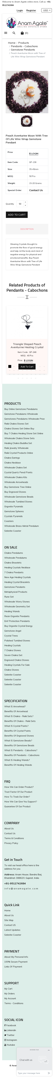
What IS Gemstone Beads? (18, 740)
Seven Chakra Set (13, 655)
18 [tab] (44, 370)
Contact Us (36, 190)
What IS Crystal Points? (16, 726)
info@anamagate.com (21, 888)
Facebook (11, 1025)
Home (11, 42)
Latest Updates (12, 930)
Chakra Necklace (12, 462)
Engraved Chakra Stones (16, 660)
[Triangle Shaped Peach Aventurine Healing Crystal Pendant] (27, 322)
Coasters (9, 521)
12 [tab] (18, 370)
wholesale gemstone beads (18, 496)
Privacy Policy (11, 843)
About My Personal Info (16, 957)
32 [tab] (35, 378)
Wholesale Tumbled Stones (18, 501)
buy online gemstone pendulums (21, 409)
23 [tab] (27, 374)
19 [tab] (9, 374)
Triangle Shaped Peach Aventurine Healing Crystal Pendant (27, 346)
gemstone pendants (14, 587)
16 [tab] (35, 370)
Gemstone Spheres (14, 511)
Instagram (11, 1040)
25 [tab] (35, 374)
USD (46, 10)
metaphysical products (15, 592)
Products (23, 42)
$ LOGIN (33, 153)
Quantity (10, 204)
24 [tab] (31, 374)
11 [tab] (14, 370)
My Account (10, 998)
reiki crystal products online (18, 453)
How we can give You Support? (20, 801)
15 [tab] (31, 370)
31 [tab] (31, 378)
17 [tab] (40, 370)
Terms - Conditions (13, 1003)
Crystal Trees (11, 635)
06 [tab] (31, 366)
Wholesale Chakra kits (15, 477)
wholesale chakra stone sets (19, 438)
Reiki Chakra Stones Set (16, 423)
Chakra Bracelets (12, 562)
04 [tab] (22, 366)
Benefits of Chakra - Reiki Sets (20, 721)
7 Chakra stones (12, 650)
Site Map (8, 920)
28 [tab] (18, 378)
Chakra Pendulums (13, 553)
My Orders (9, 993)
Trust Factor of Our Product (18, 791)
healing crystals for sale (17, 665)
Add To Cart (17, 214)
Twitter (10, 1035)
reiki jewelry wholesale (16, 448)
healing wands (12, 611)
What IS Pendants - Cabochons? (20, 750)
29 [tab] (22, 378)
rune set (9, 596)
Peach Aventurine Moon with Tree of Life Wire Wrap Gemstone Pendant (27, 139)
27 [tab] (44, 374)
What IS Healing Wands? (17, 760)
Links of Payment (13, 966)
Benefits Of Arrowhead (16, 711)
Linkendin (11, 1030)
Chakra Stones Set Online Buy (19, 428)
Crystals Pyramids (13, 516)
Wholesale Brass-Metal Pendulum (21, 526)
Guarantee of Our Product (17, 806)
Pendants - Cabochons (24, 46)
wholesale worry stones (17, 601)
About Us (9, 828)
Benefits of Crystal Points (17, 730)
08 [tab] (40, 366)
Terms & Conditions (14, 838)
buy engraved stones (15, 492)
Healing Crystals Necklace (17, 567)
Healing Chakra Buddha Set (18, 443)
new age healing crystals (17, 577)
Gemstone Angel (12, 630)
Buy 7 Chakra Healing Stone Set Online (23, 433)
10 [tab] (9, 370)
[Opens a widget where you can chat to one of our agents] (34, 1061)
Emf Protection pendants (17, 621)
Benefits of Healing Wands (18, 765)
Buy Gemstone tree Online (17, 487)
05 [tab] (27, 366)
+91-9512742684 (15, 883)
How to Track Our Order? (17, 796)
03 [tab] (18, 366)
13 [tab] (22, 370)
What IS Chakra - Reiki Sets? (18, 716)
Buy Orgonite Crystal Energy (18, 626)
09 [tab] (44, 366)
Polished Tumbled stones (17, 640)
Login (20, 10)
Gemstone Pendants (23, 49)
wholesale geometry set (17, 606)
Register (31, 10)
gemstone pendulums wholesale (21, 414)
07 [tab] (35, 366)
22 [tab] (22, 374)
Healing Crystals (12, 645)
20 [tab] (14, 374)
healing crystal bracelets (17, 582)
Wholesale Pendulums (15, 557)
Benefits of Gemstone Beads (19, 745)
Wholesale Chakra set (15, 467)
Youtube (10, 1044)
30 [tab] (27, 378)
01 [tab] (9, 366)
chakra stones (11, 669)
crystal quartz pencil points (18, 472)
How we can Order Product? (19, 787)
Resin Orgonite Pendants (17, 616)
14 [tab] (27, 370)
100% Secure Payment (16, 961)
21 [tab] (18, 374)
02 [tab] (14, 366)
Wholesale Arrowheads (16, 482)
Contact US (10, 925)
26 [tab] (40, 374)
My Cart (8, 988)
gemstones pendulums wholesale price (24, 418)
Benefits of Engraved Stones (19, 735)
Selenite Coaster (12, 530)
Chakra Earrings (12, 457)
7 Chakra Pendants (13, 572)
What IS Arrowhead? (15, 706)
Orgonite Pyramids (13, 506)
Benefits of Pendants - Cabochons (21, 755)
